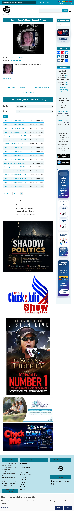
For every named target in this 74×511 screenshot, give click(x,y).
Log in (47, 2)
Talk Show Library (24, 470)
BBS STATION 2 (63, 120)
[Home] (7, 10)
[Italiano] (66, 1)
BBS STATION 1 (63, 111)
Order (5, 111)
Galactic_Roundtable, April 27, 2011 (15, 163)
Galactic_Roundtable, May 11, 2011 (14, 155)
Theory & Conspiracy (28, 92)
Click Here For (63, 87)
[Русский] (69, 1)
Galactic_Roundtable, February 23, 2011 (16, 182)
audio (66, 75)
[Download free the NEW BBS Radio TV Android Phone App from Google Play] (63, 156)
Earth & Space (11, 87)
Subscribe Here (64, 291)
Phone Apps (23, 479)
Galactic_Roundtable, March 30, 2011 (15, 174)
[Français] (62, 1)
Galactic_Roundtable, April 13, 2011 (15, 171)
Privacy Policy (23, 487)
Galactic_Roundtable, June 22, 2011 (15, 136)
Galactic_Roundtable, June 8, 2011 (14, 143)
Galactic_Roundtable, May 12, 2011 (14, 151)
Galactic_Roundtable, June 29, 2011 (15, 132)
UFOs (30, 87)
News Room (23, 477)
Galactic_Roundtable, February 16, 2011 (16, 186)
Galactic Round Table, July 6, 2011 (14, 128)
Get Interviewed (24, 472)
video (66, 82)
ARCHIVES (7, 78)
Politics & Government (42, 87)
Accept (68, 507)
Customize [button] (4, 507)
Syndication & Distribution (27, 475)
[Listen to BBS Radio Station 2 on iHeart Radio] (63, 226)
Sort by (5, 106)
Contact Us (23, 484)
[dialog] (37, 502)
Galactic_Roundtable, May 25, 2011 (14, 147)
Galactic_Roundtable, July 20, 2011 (14, 124)
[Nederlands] (61, 1)
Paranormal (22, 87)
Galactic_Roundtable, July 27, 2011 (14, 120)
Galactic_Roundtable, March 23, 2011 (15, 178)
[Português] (68, 1)
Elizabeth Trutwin (16, 60)
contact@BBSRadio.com (8, 477)
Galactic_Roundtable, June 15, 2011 (15, 140)
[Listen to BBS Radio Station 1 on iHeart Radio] (63, 213)
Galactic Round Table (17, 58)
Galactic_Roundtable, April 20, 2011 (15, 167)
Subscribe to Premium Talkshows (13, 2)
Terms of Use (23, 489)
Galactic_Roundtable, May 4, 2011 (14, 159)
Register (41, 2)
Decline (59, 507)
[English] (59, 1)
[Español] (71, 1)
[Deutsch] (64, 1)
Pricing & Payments (25, 467)
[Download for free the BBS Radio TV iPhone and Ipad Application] (63, 162)
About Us (22, 482)
